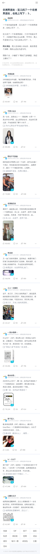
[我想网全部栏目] (37, 3)
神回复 (15, 536)
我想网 (10, 18)
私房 (5, 536)
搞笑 (35, 531)
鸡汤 (35, 536)
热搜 (5, 531)
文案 (35, 541)
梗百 (5, 541)
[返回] (2, 3)
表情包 (25, 541)
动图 (18, 551)
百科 (5, 546)
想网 (25, 536)
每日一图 (15, 541)
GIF (29, 20)
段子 (25, 531)
